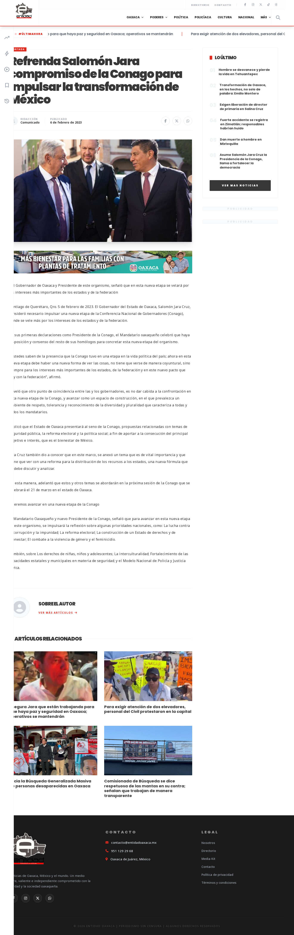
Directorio (200, 5)
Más (264, 17)
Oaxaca (133, 17)
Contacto (222, 5)
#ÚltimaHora (31, 34)
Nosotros (208, 843)
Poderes (157, 17)
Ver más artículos (56, 613)
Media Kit (208, 859)
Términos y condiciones (218, 883)
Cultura (225, 17)
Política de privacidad (217, 875)
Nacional (246, 17)
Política (181, 17)
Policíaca (203, 17)
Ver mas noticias (240, 185)
